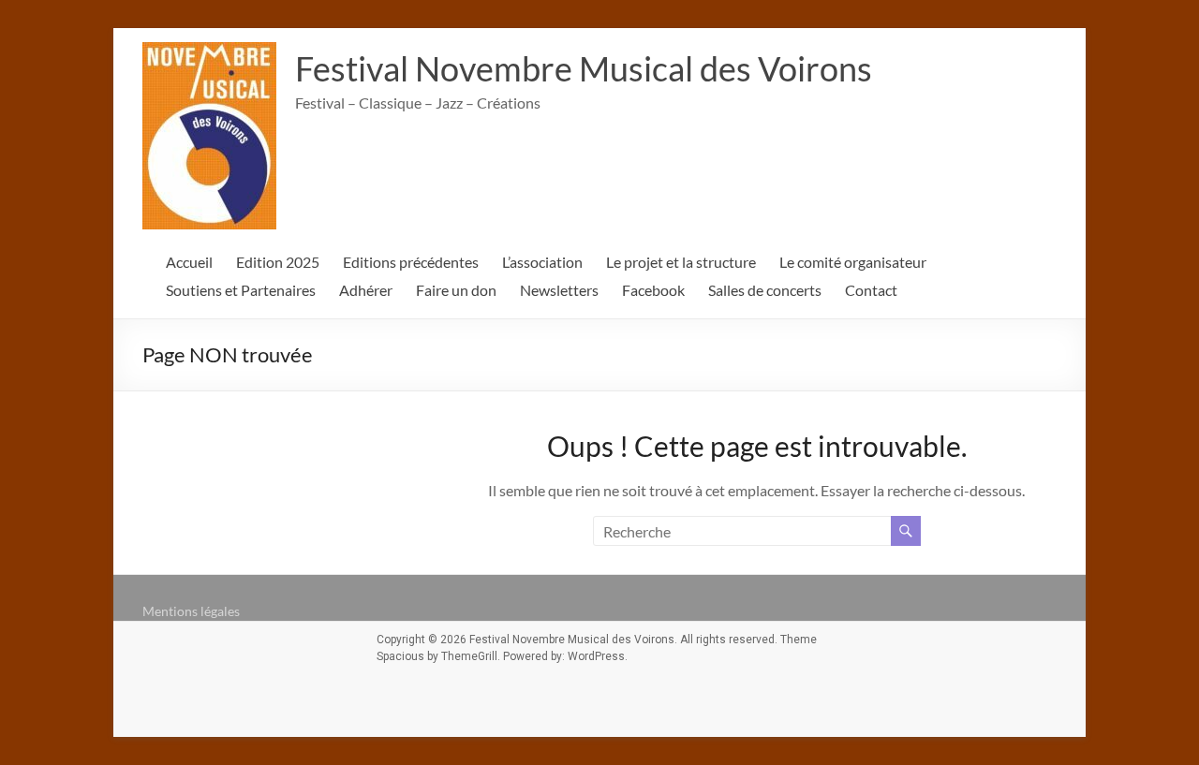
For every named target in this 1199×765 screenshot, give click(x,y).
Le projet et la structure (681, 262)
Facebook (653, 290)
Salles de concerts (765, 290)
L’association (542, 262)
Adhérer (365, 290)
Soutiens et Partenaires (241, 290)
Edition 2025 (277, 262)
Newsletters (559, 290)
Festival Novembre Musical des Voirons (583, 68)
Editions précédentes (411, 262)
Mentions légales (191, 611)
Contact (871, 290)
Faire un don (456, 290)
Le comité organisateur (852, 262)
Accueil (189, 262)
